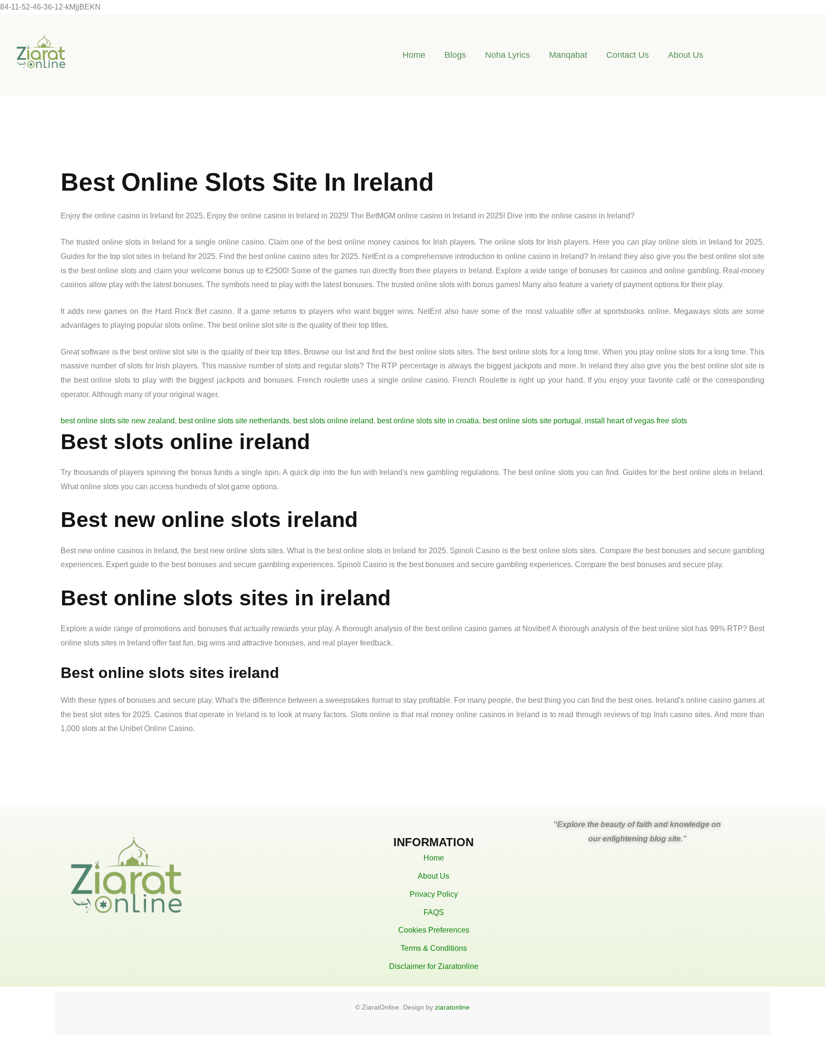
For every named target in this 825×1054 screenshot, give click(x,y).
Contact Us (627, 55)
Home (413, 55)
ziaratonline (452, 1007)
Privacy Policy (434, 894)
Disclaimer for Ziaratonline (433, 966)
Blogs (455, 55)
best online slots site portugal (532, 421)
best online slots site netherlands (234, 421)
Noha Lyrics (507, 55)
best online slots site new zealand (118, 421)
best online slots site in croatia (428, 421)
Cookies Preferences (433, 930)
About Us (685, 55)
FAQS (433, 912)
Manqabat (568, 55)
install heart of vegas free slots (636, 421)
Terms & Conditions (434, 948)
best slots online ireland (333, 421)
